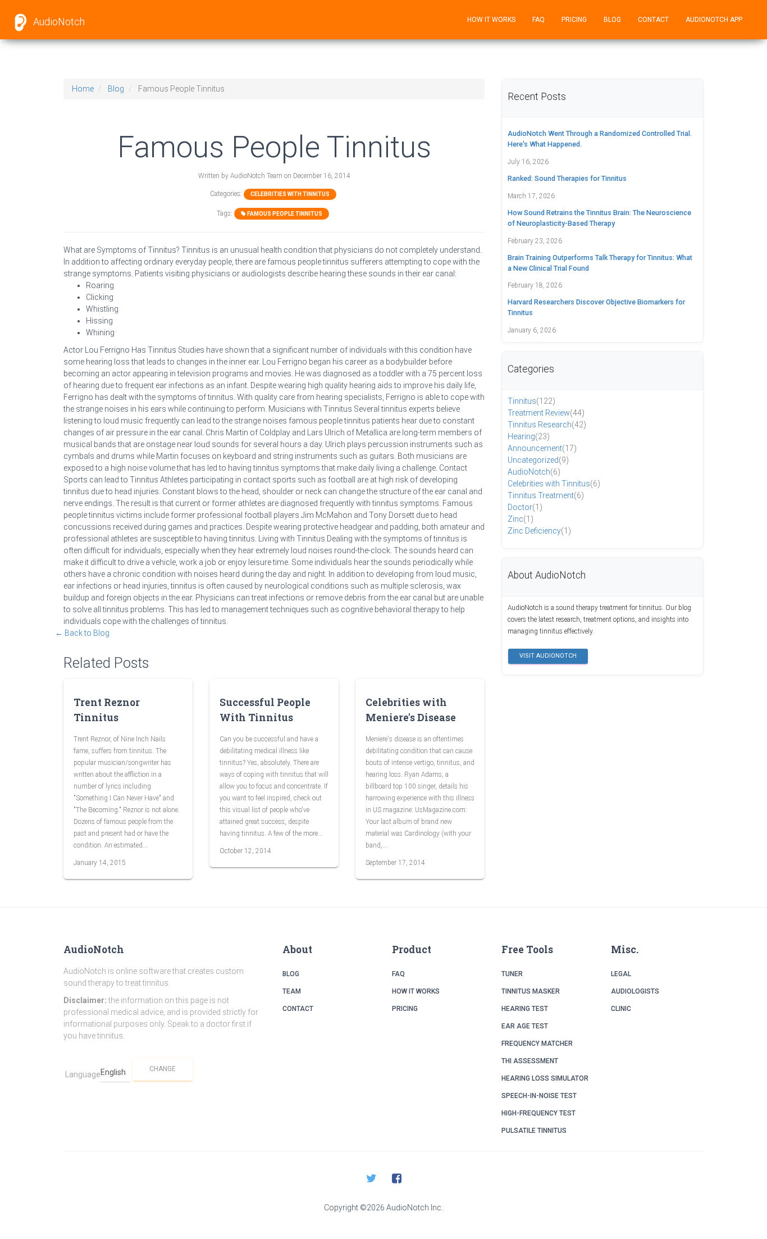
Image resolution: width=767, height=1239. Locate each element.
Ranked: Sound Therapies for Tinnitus (567, 178)
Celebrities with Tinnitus (290, 194)
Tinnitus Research (547, 424)
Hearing (529, 436)
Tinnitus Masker (530, 991)
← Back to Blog (82, 632)
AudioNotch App (714, 20)
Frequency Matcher (537, 1043)
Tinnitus (531, 401)
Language (83, 1074)
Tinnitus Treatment (546, 495)
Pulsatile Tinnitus (534, 1131)
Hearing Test (524, 1009)
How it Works (491, 20)
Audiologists (635, 991)
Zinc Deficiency (539, 530)
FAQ (538, 20)
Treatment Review (546, 412)
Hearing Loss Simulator (544, 1078)
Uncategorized (538, 459)
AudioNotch (58, 22)
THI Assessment (529, 1061)
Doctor (525, 507)
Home (83, 88)
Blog (612, 20)
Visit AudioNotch (548, 655)
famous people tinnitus (284, 214)
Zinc (520, 518)
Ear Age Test (524, 1026)
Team (291, 991)
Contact (653, 20)
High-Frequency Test (538, 1113)
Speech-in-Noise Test (539, 1096)
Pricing (574, 20)
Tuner (512, 974)
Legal (621, 974)
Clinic (621, 1009)
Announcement (542, 448)
